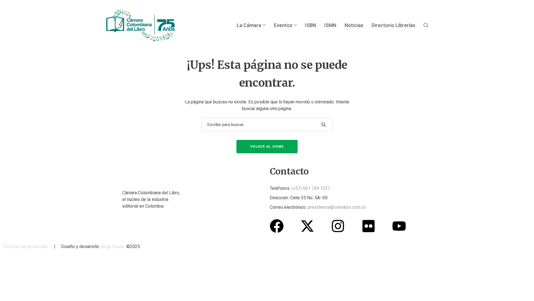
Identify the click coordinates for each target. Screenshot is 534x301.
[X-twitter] (307, 226)
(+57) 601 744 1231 (310, 188)
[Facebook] (277, 226)
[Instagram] (338, 226)
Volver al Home (267, 147)
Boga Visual (112, 246)
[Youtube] (399, 226)
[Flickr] (368, 226)
